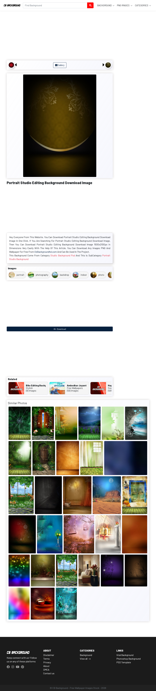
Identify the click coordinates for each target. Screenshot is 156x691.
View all (83, 658)
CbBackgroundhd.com (45, 251)
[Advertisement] (60, 36)
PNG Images (123, 5)
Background (104, 5)
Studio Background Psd (62, 255)
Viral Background (124, 655)
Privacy (47, 662)
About (46, 665)
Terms (46, 658)
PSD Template (123, 662)
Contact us (48, 673)
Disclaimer (48, 655)
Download (61, 329)
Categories (142, 5)
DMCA (46, 669)
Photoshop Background (128, 658)
